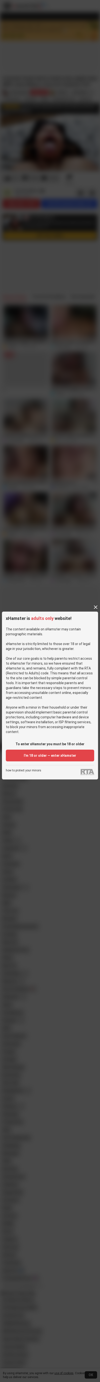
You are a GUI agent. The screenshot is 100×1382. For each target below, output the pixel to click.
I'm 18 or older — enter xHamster (50, 755)
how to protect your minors (23, 770)
